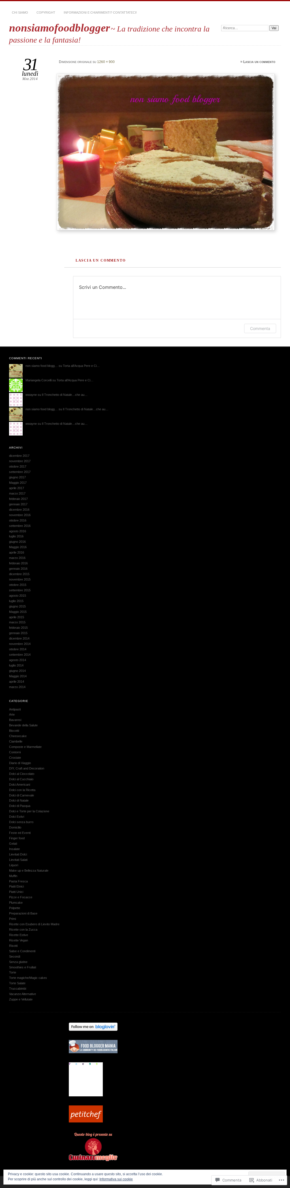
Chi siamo (20, 12)
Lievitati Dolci (18, 854)
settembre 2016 (20, 525)
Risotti (13, 945)
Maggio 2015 (18, 611)
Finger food (17, 838)
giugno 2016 (17, 541)
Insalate (14, 849)
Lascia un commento (259, 62)
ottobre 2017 (17, 466)
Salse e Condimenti (22, 951)
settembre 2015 (20, 590)
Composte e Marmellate (25, 746)
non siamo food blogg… (41, 365)
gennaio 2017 (18, 504)
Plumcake (16, 902)
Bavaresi (15, 720)
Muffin (13, 876)
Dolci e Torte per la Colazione (29, 811)
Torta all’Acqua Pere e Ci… (81, 365)
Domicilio (15, 827)
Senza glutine (18, 962)
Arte (12, 714)
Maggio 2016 (18, 547)
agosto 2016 (17, 531)
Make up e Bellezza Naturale (28, 870)
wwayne (31, 394)
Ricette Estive (18, 935)
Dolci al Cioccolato (21, 773)
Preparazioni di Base (23, 913)
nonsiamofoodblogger (59, 28)
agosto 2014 (17, 660)
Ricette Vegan (18, 940)
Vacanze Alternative (22, 994)
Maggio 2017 (18, 482)
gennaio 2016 (18, 568)
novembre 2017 (20, 461)
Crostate (15, 757)
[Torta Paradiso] (166, 152)
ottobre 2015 (17, 584)
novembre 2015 (20, 579)
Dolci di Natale (19, 800)
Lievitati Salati (18, 859)
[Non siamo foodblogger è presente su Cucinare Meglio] (93, 1160)
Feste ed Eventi (20, 832)
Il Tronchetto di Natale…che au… (65, 394)
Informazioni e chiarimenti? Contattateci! (100, 12)
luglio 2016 (16, 536)
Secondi (14, 956)
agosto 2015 (17, 595)
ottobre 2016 (17, 520)
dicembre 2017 (19, 455)
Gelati (13, 843)
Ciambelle (15, 741)
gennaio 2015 (18, 633)
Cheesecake (18, 736)
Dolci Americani (19, 784)
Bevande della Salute (23, 725)
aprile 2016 (16, 552)
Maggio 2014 (18, 676)
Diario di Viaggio (20, 763)
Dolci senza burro (21, 822)
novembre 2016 (20, 515)
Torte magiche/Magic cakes (28, 977)
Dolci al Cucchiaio (21, 779)
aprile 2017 (16, 488)
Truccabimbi (17, 988)
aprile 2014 (16, 681)
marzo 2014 (17, 687)
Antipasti (15, 709)
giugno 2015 (17, 606)
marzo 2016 (17, 558)
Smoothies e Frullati (22, 967)
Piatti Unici (16, 891)
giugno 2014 (17, 670)
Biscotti (14, 730)
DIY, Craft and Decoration (26, 768)
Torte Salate (17, 983)
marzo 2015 (17, 622)
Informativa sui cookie (116, 1179)
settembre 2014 (20, 654)
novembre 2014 (20, 643)
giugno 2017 (17, 477)
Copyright (46, 12)
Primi (12, 918)
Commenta (260, 328)
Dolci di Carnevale (21, 795)
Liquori (13, 865)
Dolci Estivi (16, 816)
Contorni (15, 752)
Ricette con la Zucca (23, 929)
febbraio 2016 (18, 563)
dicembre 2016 (19, 509)
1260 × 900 (106, 62)
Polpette (14, 908)
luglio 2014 (16, 665)
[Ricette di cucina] (86, 1121)
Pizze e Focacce (20, 897)
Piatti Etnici (16, 886)
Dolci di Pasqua (19, 806)
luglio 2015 (16, 601)
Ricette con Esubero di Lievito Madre (34, 924)
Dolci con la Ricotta (22, 790)
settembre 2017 (20, 472)
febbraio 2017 (18, 499)
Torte (12, 972)
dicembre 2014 (19, 638)
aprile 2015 (16, 617)
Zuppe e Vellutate (21, 999)
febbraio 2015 (18, 627)
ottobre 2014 (17, 649)
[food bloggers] (93, 1052)
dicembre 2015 (19, 574)
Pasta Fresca (18, 881)
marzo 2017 (17, 493)
